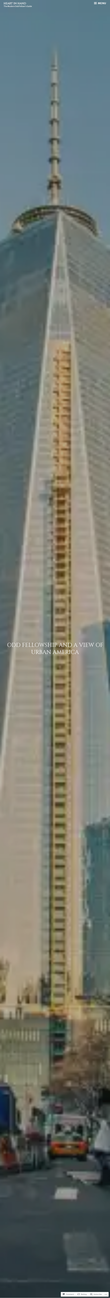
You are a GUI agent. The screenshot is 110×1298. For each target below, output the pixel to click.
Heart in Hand (15, 3)
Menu (101, 3)
